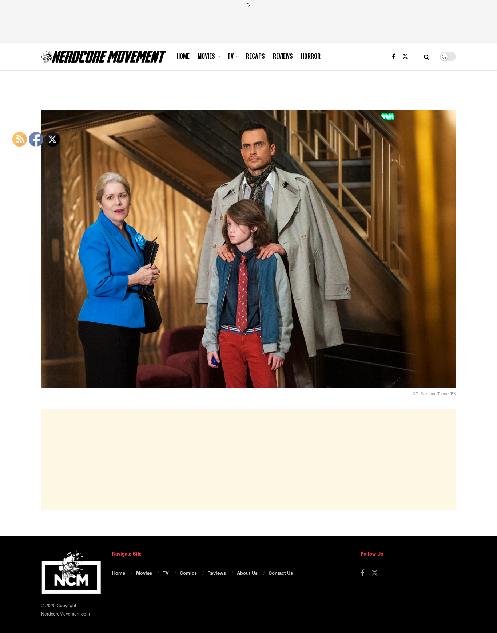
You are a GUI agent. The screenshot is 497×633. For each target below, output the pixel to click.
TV (230, 56)
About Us (247, 572)
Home (183, 56)
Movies (206, 56)
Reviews (283, 56)
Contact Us (281, 572)
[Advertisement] (248, 24)
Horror (311, 56)
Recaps (255, 56)
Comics (188, 572)
